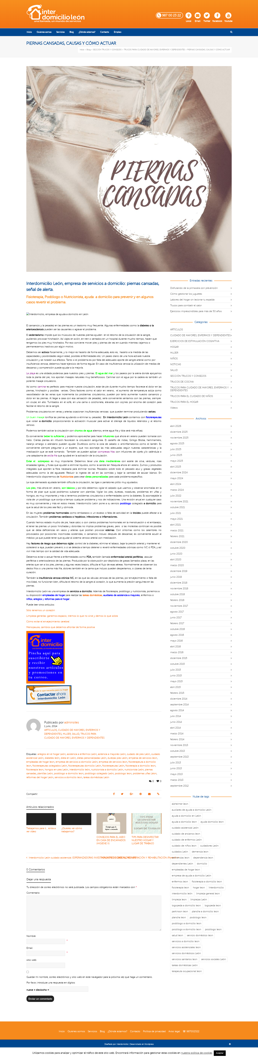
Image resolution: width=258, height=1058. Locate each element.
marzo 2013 (176, 780)
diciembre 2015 (178, 658)
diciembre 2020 (179, 542)
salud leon (177, 935)
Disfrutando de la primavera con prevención (194, 288)
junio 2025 (176, 455)
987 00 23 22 (171, 15)
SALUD (75, 734)
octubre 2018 (177, 594)
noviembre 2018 (179, 588)
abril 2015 (175, 687)
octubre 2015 (177, 664)
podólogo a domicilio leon (69, 773)
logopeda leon (213, 905)
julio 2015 (175, 669)
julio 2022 (175, 495)
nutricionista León (134, 769)
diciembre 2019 (178, 571)
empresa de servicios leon (113, 762)
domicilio (202, 863)
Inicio (62, 1031)
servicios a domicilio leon (68, 777)
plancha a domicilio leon (205, 911)
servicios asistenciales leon (186, 947)
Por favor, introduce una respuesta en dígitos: (51, 982)
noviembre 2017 (179, 606)
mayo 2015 (176, 681)
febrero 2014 (177, 739)
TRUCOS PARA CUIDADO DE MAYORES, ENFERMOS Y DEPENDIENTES (199, 389)
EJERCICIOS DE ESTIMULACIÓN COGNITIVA (194, 341)
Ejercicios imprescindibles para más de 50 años (196, 311)
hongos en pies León (56, 769)
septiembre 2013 (179, 756)
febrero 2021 (177, 536)
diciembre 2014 (178, 698)
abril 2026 (175, 426)
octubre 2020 (177, 548)
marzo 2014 (176, 733)
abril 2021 (175, 524)
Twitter (206, 21)
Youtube (228, 21)
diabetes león (52, 758)
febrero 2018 (177, 600)
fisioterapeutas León (113, 765)
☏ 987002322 (191, 1031)
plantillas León (45, 773)
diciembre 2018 (178, 582)
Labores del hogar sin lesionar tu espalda (192, 299)
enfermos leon (180, 881)
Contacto (135, 1031)
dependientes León (182, 863)
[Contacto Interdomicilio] (48, 694)
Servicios (92, 1031)
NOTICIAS (175, 364)
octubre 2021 (177, 507)
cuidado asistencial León (185, 827)
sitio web (31, 960)
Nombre (31, 936)
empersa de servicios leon (143, 758)
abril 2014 (175, 727)
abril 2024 (175, 484)
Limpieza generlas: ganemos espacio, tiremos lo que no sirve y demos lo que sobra (72, 616)
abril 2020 (175, 559)
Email (197, 21)
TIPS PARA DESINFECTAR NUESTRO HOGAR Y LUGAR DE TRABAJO (145, 840)
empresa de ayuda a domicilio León (191, 875)
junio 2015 (176, 675)
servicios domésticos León (186, 953)
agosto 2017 (177, 611)
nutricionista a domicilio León (107, 769)
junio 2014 (176, 722)
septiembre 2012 (179, 785)
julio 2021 (175, 513)
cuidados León (180, 851)
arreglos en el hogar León (52, 754)
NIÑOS (174, 358)
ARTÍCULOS (50, 730)
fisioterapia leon (35, 769)
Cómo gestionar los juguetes (186, 294)
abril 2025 (175, 466)
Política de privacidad (154, 1031)
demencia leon (200, 851)
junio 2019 (176, 577)
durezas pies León (117, 758)
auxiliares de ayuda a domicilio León (191, 810)
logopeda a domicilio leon (186, 905)
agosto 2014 (177, 710)
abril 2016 (175, 646)
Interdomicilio (216, 887)
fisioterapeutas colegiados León (49, 765)
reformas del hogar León (39, 777)
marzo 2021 (176, 530)
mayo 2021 (176, 519)
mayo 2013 (176, 774)
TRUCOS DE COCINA (182, 381)
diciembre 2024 (179, 472)
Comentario (33, 893)
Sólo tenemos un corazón (40, 610)
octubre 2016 (177, 629)
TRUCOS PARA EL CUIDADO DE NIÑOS (191, 396)
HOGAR (174, 347)
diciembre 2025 (179, 432)
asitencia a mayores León (112, 754)
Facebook (217, 21)
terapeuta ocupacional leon (187, 971)
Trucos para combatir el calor (186, 305)
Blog (102, 1031)
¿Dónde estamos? (117, 1031)
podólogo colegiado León (99, 773)
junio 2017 (176, 617)
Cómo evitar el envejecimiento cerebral (47, 621)
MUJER (67, 734)
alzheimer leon (180, 804)
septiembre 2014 (179, 704)
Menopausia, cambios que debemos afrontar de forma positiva (60, 627)
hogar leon (199, 887)
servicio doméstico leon (200, 935)
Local (188, 21)
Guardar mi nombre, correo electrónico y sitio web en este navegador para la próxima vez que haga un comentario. (90, 977)
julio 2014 (175, 716)
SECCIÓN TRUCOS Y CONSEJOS (188, 376)
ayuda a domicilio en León (186, 816)
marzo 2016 (176, 652)
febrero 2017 (177, 623)
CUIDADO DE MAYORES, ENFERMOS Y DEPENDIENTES (200, 335)
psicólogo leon (213, 929)
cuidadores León (209, 845)
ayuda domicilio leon (212, 821)
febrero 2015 (177, 693)
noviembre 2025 (179, 437)
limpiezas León (198, 899)
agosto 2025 (177, 443)
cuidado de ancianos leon (186, 833)
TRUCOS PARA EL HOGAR (184, 402)
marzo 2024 (177, 490)
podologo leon (123, 773)
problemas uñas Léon (145, 773)
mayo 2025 (176, 461)
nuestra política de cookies (196, 1052)
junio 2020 (176, 553)
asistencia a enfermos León (82, 754)
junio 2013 (176, 768)
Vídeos (174, 407)
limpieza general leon (208, 893)
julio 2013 (175, 762)
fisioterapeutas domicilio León (84, 765)
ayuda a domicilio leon (184, 821)
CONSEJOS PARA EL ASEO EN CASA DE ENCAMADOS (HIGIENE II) (111, 840)
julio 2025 (175, 449)
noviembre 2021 (179, 501)
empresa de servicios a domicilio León (77, 762)
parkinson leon (180, 911)
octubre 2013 (177, 751)
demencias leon (180, 857)
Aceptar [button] (220, 1053)
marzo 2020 (177, 565)
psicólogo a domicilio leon (186, 929)
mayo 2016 (176, 640)
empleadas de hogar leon (40, 762)
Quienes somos (76, 1031)
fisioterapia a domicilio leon (140, 765)
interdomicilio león (79, 769)
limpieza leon (179, 899)
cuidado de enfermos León (187, 839)
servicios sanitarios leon (184, 959)
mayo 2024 (176, 478)
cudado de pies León (138, 754)
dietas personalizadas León (91, 758)
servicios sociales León (213, 959)
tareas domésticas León (96, 777)
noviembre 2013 (179, 745)
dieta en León (68, 758)
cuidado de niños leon (184, 845)
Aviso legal (174, 1031)
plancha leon (179, 917)
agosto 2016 (177, 635)
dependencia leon (203, 857)
